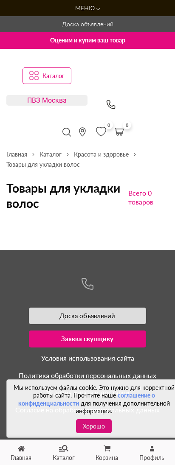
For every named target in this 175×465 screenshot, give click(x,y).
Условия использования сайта (87, 358)
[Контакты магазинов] (82, 132)
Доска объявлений (87, 24)
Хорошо (94, 426)
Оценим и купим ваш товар (87, 40)
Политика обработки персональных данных (87, 375)
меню (85, 7)
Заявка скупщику (87, 338)
